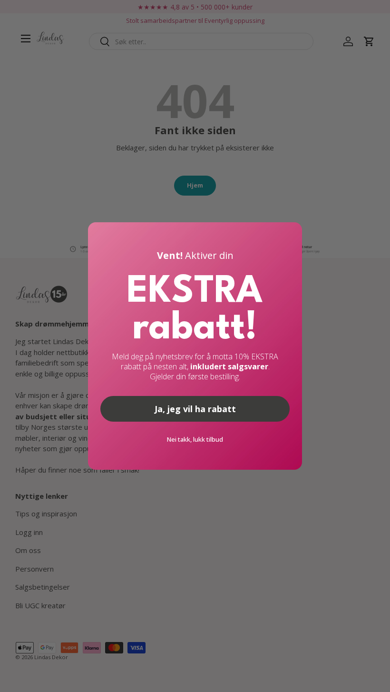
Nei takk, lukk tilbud (195, 439)
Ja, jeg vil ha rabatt (195, 409)
